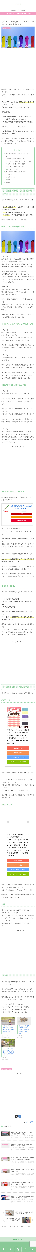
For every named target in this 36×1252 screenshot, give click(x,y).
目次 (15, 150)
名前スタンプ (11, 177)
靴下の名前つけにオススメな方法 (15, 171)
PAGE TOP (19, 1239)
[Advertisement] (18, 68)
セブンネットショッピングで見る (18, 762)
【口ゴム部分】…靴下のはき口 (16, 164)
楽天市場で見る (18, 748)
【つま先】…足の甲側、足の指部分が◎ (19, 161)
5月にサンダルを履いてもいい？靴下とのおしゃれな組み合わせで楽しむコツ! (24, 1029)
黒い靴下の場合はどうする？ (15, 166)
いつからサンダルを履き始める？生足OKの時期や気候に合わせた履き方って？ (8, 1052)
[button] (32, 627)
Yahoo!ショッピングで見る (18, 757)
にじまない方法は (12, 169)
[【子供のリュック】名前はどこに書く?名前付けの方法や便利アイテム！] (8, 1021)
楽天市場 (21, 513)
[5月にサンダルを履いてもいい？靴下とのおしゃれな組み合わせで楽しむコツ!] (24, 1021)
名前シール (10, 174)
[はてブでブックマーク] (19, 1116)
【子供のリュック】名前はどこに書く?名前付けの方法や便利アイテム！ (8, 1029)
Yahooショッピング (21, 520)
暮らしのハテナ (7, 1069)
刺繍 (8, 179)
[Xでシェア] (16, 1116)
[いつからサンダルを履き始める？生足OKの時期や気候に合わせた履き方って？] (8, 1043)
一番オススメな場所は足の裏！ (16, 158)
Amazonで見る (18, 752)
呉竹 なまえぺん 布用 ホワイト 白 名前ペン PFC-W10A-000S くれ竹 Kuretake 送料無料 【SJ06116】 (21, 507)
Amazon (21, 517)
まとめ (8, 182)
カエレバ (24, 510)
